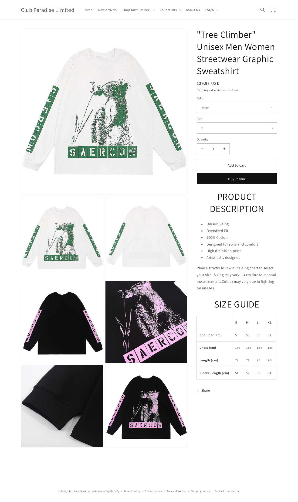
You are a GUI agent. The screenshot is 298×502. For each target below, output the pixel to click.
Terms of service (176, 491)
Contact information (227, 491)
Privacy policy (153, 491)
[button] (138, 10)
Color (200, 98)
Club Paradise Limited (81, 491)
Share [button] (205, 390)
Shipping (203, 90)
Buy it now (237, 179)
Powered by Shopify (107, 491)
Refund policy (132, 491)
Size (199, 119)
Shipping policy (200, 491)
